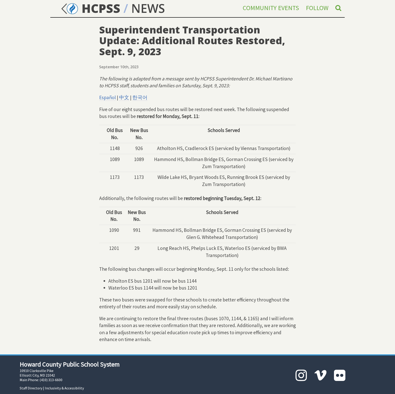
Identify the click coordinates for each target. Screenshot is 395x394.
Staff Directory (31, 388)
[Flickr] (339, 375)
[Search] (338, 8)
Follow (317, 8)
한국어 (139, 97)
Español (107, 97)
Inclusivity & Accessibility (64, 388)
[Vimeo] (320, 375)
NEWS (148, 8)
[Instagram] (301, 375)
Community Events (271, 8)
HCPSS (99, 8)
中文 (124, 97)
